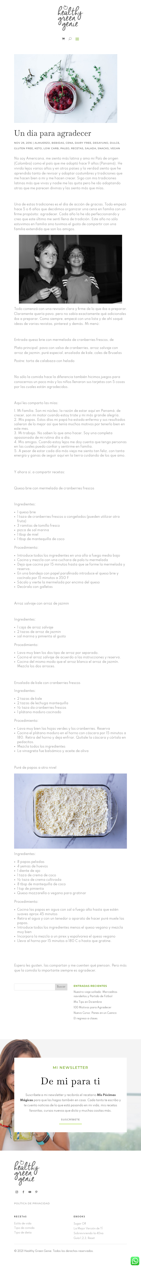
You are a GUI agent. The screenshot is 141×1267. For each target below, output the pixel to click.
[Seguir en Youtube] (29, 1192)
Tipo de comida (24, 1228)
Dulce (114, 142)
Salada (90, 148)
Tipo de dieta (22, 1232)
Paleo (64, 148)
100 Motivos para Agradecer (92, 1007)
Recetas (77, 148)
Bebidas (58, 142)
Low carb (51, 148)
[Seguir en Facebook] (23, 1192)
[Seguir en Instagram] (16, 1192)
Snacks (103, 148)
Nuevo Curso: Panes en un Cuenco (95, 1013)
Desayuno (100, 142)
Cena (69, 142)
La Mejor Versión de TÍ (88, 1228)
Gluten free (23, 148)
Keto (38, 148)
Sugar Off (80, 1223)
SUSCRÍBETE (70, 1119)
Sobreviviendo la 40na (88, 1233)
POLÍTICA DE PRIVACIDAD (32, 1203)
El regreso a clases (85, 1018)
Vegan (115, 148)
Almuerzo (42, 142)
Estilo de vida (22, 1223)
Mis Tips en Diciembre (88, 1002)
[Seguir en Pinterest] (36, 1192)
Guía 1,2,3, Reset (84, 1238)
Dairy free (83, 142)
